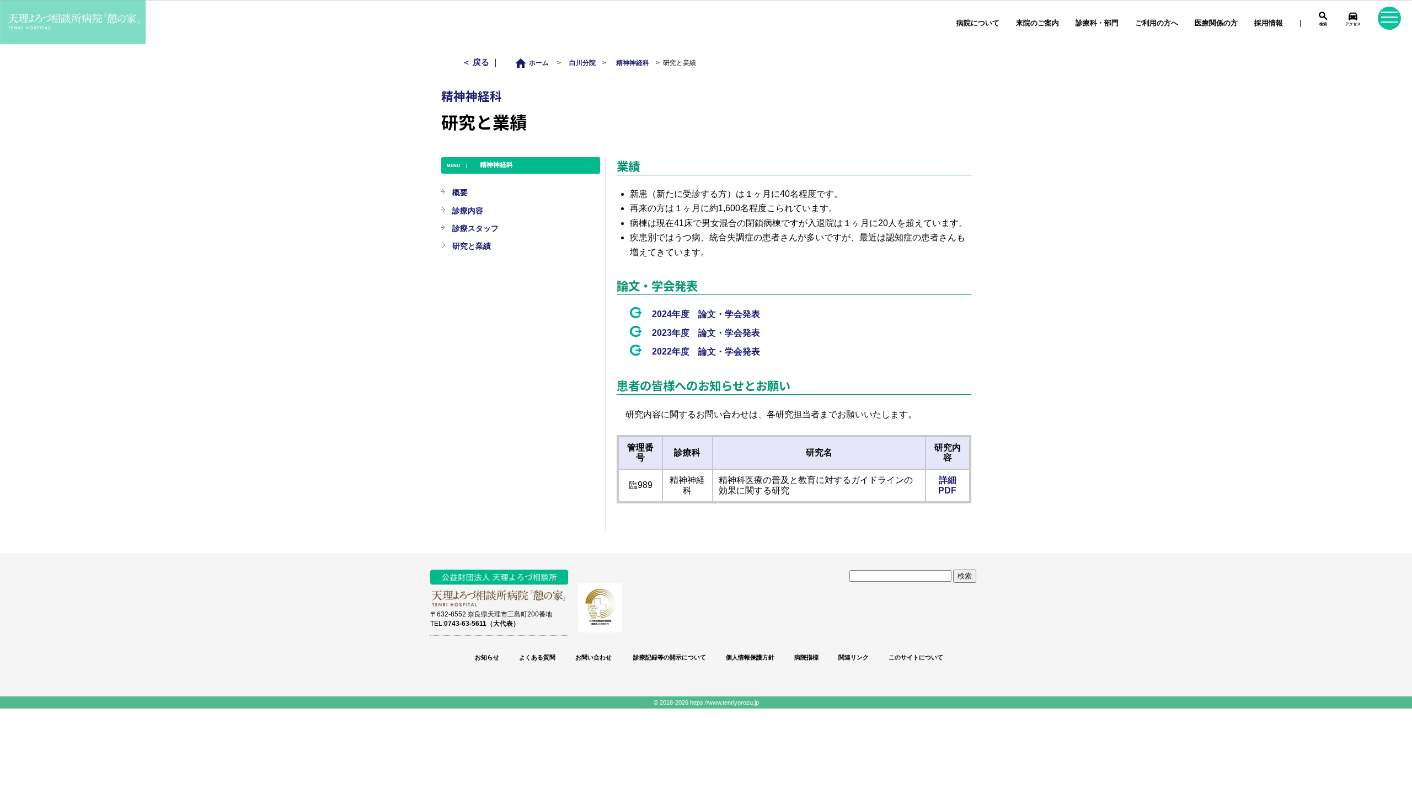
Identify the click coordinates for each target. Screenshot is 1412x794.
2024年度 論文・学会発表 (706, 314)
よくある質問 (537, 657)
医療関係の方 (1216, 23)
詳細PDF (947, 485)
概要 (460, 192)
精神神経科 (632, 62)
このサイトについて (916, 657)
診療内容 (467, 210)
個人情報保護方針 (750, 657)
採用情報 (1268, 23)
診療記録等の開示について (669, 657)
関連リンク (853, 657)
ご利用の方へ (1156, 23)
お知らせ (487, 657)
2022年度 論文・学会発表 (706, 351)
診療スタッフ (475, 228)
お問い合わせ (593, 657)
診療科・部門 (1097, 23)
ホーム (534, 62)
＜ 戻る (476, 62)
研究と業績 (471, 246)
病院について (977, 23)
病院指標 (806, 657)
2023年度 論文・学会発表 (706, 332)
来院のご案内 (1037, 23)
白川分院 (582, 62)
